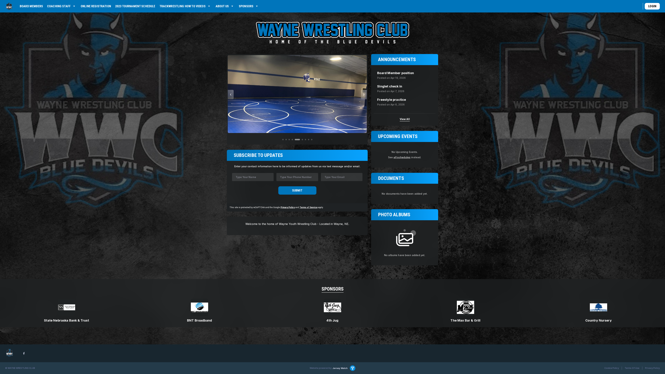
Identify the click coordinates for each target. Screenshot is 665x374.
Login (652, 6)
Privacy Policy (288, 207)
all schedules (401, 157)
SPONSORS (333, 289)
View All (405, 118)
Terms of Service (308, 207)
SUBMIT (297, 190)
